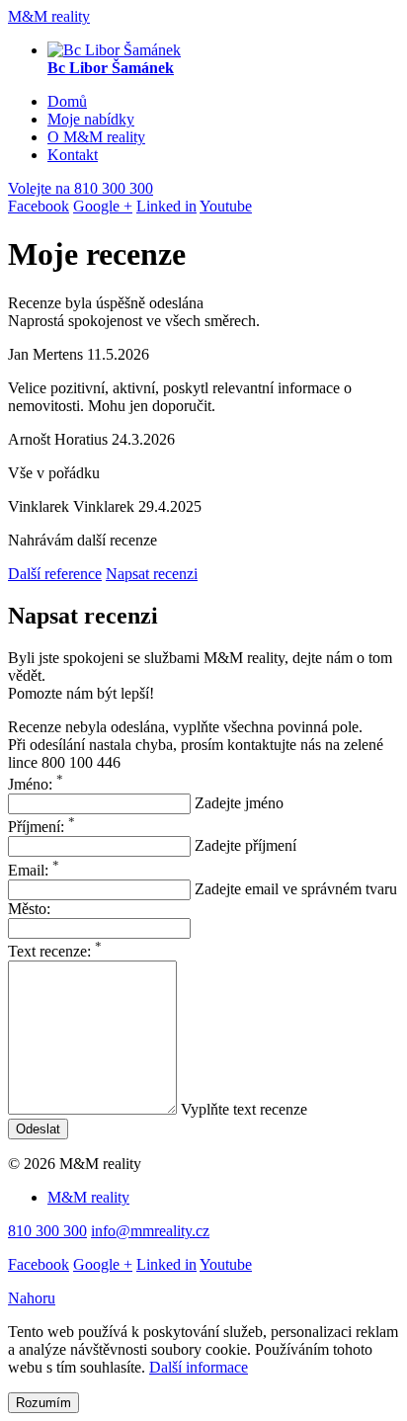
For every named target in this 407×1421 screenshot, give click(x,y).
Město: (29, 908)
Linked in (166, 206)
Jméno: (35, 784)
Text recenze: (55, 951)
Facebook (38, 206)
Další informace (198, 1367)
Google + (102, 206)
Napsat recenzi (152, 573)
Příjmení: (41, 826)
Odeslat (38, 1129)
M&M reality (49, 16)
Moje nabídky (90, 119)
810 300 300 (80, 188)
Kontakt (72, 154)
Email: (33, 870)
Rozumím (43, 1402)
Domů (67, 101)
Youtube (226, 206)
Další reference (55, 573)
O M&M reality (96, 136)
